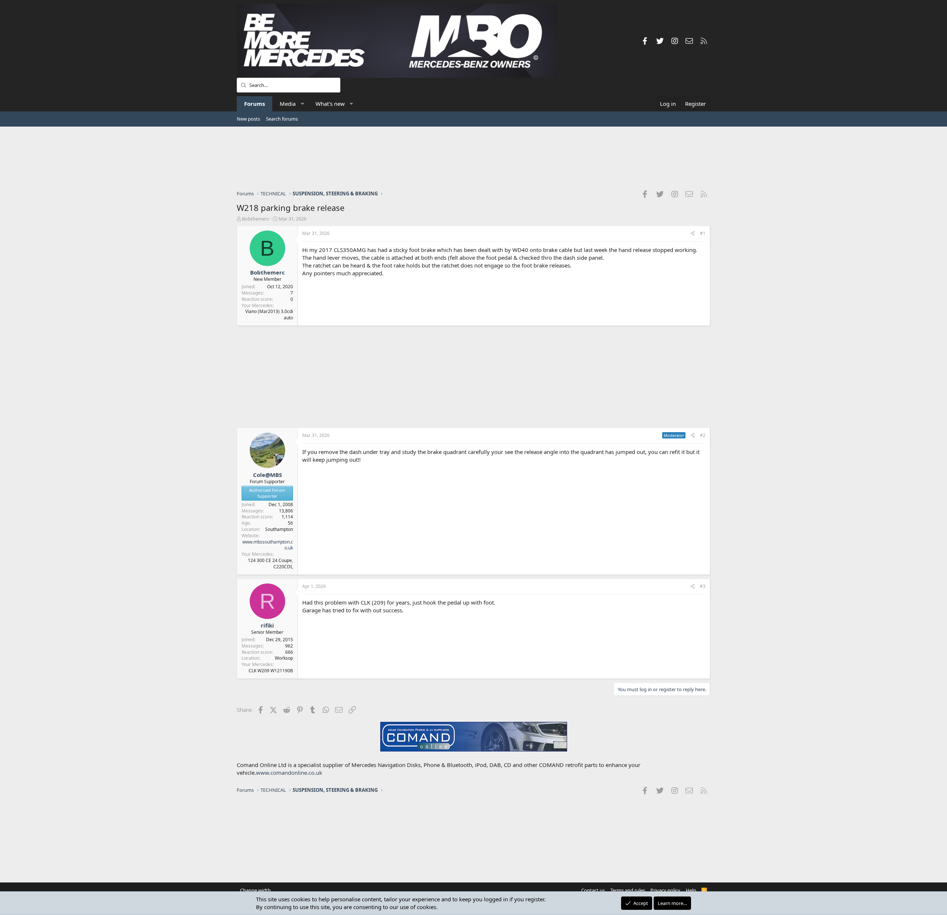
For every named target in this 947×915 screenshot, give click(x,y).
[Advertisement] (473, 158)
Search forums (282, 118)
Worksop (284, 658)
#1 (702, 233)
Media (288, 103)
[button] (302, 103)
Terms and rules (627, 890)
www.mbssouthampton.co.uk (267, 545)
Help (691, 890)
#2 (702, 435)
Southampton (279, 529)
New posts (248, 118)
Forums (254, 103)
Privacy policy (665, 890)
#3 (702, 586)
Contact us (593, 890)
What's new (330, 103)
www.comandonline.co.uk (289, 772)
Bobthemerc (255, 218)
